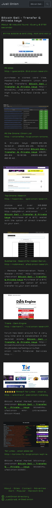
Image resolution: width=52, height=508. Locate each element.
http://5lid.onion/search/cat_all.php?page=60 (27, 71)
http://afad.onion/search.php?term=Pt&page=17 (27, 264)
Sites (17, 488)
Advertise (40, 488)
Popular (21, 491)
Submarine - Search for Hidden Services (26, 261)
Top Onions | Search (15, 196)
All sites (9, 68)
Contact (27, 488)
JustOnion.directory (17, 496)
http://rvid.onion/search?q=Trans (27, 327)
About (7, 488)
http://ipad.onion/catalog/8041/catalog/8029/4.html (27, 395)
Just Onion (10, 3)
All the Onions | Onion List (18, 133)
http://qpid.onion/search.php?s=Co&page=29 (27, 199)
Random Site (35, 491)
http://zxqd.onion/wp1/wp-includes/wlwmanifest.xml (27, 454)
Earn (11, 491)
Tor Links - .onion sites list (19, 451)
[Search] (48, 4)
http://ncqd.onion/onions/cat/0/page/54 (27, 137)
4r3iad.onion (19, 499)
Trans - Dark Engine (15, 323)
